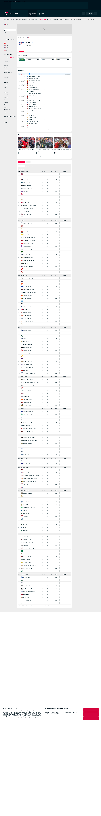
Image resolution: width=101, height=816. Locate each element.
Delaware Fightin (27, 390)
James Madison (27, 446)
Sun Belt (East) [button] (24, 434)
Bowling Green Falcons (28, 542)
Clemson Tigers (27, 284)
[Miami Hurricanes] (22, 298)
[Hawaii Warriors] (22, 580)
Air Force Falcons (27, 577)
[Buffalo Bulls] (22, 545)
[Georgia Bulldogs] (22, 185)
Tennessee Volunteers (28, 208)
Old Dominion (26, 454)
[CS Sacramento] (22, 571)
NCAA (5, 30)
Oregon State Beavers (28, 420)
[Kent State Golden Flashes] (22, 554)
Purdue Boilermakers (28, 257)
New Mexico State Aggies (29, 385)
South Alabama (26, 487)
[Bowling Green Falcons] (22, 542)
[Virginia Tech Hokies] (22, 321)
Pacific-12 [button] (23, 408)
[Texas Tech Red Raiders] (22, 367)
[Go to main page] (13, 13)
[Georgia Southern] (22, 452)
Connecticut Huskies (28, 461)
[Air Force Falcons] (22, 577)
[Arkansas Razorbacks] (22, 177)
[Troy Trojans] (22, 484)
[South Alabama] (22, 487)
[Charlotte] (22, 530)
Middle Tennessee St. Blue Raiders (31, 382)
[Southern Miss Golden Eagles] (22, 481)
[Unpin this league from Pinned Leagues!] (32, 42)
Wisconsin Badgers (28, 269)
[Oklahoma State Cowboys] (22, 362)
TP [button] (51, 171)
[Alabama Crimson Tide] (22, 174)
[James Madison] (22, 446)
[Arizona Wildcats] (22, 330)
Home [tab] (27, 166)
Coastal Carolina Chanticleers (30, 440)
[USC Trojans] (22, 272)
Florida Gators (26, 182)
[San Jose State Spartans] (22, 591)
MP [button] (42, 171)
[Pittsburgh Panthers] (22, 307)
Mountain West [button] (24, 574)
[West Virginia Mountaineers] (22, 373)
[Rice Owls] (22, 510)
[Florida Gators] (22, 182)
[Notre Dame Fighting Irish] (22, 464)
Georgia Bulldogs (27, 185)
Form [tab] (28, 161)
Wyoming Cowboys (27, 600)
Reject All (91, 714)
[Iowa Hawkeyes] (22, 229)
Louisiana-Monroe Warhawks (30, 478)
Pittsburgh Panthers (28, 306)
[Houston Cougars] (22, 350)
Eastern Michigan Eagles (29, 551)
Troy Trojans (26, 484)
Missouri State (26, 393)
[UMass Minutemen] (22, 568)
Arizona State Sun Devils (29, 333)
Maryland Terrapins (27, 231)
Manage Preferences (91, 718)
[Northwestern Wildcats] (22, 246)
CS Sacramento (26, 571)
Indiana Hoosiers (27, 226)
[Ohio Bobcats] (22, 559)
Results (38, 49)
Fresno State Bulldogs (28, 417)
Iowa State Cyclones (28, 353)
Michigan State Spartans (29, 237)
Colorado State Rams (28, 414)
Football (22, 37)
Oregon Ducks (26, 252)
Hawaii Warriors (27, 580)
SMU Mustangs (26, 309)
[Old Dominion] (22, 455)
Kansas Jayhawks (27, 356)
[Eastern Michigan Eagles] (22, 551)
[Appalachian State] (22, 443)
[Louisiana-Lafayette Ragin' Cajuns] (22, 475)
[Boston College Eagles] (22, 278)
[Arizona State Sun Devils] (22, 333)
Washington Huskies (28, 266)
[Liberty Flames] (22, 396)
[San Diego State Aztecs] (22, 423)
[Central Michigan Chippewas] (22, 548)
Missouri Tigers (26, 200)
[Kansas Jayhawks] (22, 356)
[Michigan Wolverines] (22, 234)
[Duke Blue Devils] (22, 287)
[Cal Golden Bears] (22, 281)
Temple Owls (26, 516)
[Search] (83, 13)
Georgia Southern (27, 452)
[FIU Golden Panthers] (22, 379)
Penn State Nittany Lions (29, 254)
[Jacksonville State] (22, 402)
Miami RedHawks (27, 556)
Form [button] (64, 171)
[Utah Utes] (22, 370)
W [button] (44, 171)
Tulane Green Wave (27, 519)
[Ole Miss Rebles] (22, 194)
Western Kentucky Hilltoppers (30, 388)
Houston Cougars (27, 350)
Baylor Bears (26, 336)
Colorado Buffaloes (27, 347)
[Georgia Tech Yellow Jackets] (22, 292)
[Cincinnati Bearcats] (22, 344)
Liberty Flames (26, 396)
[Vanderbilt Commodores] (22, 217)
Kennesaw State (27, 405)
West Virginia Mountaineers (29, 373)
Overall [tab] (21, 166)
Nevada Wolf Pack (27, 583)
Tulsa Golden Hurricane (28, 522)
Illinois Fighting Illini (27, 223)
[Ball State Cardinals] (22, 539)
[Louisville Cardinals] (22, 295)
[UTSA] (22, 527)
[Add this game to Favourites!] (19, 77)
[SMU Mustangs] (22, 309)
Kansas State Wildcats (28, 359)
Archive (59, 49)
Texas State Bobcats (28, 431)
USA (30, 37)
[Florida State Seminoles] (22, 289)
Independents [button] (24, 458)
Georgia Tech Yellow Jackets (29, 292)
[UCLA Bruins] (22, 263)
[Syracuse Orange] (22, 315)
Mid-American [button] (24, 534)
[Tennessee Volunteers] (22, 208)
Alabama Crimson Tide (28, 174)
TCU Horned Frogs (27, 364)
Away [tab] (33, 166)
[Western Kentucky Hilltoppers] (22, 388)
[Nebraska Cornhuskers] (22, 243)
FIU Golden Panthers (28, 379)
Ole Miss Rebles (27, 194)
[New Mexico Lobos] (22, 586)
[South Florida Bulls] (22, 513)
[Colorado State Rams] (22, 414)
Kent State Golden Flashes (29, 554)
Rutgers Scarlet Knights (28, 260)
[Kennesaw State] (22, 405)
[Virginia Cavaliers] (22, 318)
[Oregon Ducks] (22, 252)
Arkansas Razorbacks (28, 177)
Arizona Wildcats (27, 330)
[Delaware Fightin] (22, 391)
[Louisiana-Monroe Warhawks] (22, 478)
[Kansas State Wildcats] (22, 359)
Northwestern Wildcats (28, 246)
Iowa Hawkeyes (27, 229)
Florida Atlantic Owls (28, 499)
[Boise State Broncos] (22, 411)
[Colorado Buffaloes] (22, 347)
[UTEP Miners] (22, 597)
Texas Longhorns (27, 211)
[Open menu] (95, 13)
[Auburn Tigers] (22, 180)
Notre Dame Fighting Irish (29, 463)
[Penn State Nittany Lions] (22, 255)
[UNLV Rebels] (22, 594)
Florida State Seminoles (28, 289)
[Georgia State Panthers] (22, 449)
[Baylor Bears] (22, 336)
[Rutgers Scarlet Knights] (22, 260)
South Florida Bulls (27, 513)
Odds (27, 49)
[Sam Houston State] (22, 399)
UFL (5, 35)
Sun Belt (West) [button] (24, 467)
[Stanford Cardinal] (22, 312)
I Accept (91, 710)
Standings (51, 49)
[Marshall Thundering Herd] (22, 437)
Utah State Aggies (27, 425)
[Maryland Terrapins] (22, 232)
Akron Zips (25, 536)
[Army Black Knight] (22, 493)
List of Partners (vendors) (50, 714)
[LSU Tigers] (22, 191)
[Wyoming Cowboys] (22, 600)
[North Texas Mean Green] (22, 507)
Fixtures (44, 49)
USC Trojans (26, 272)
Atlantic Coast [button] (24, 275)
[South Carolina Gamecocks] (22, 205)
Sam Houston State (27, 399)
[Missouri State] (22, 393)
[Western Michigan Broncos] (22, 565)
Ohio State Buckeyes (28, 249)
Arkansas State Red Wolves (29, 470)
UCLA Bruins (26, 263)
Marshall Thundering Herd (29, 437)
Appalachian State (27, 443)
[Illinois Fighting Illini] (22, 223)
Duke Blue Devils (27, 286)
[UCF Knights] (22, 341)
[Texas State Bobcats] (22, 431)
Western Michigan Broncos (29, 565)
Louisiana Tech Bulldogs (29, 472)
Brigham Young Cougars (29, 338)
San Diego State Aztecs (28, 422)
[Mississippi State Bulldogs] (22, 197)
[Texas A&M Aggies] (22, 214)
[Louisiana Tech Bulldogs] (22, 473)
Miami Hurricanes (27, 298)
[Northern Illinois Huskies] (22, 589)
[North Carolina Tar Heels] (22, 301)
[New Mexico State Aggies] (22, 385)
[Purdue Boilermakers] (22, 257)
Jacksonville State (27, 402)
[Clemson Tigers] (22, 284)
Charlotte (25, 530)
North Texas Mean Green (29, 507)
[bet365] (22, 59)
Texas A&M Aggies (27, 214)
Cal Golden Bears (27, 281)
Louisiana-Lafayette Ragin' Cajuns (31, 475)
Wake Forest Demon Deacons (30, 324)
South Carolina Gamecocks (29, 205)
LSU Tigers (25, 191)
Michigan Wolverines (28, 234)
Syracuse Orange (27, 315)
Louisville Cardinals (27, 295)
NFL (5, 28)
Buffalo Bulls (26, 545)
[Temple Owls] (22, 516)
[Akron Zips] (22, 536)
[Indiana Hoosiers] (22, 226)
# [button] (18, 171)
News (32, 49)
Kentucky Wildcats (27, 188)
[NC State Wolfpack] (22, 304)
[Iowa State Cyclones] (22, 353)
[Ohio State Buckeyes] (22, 249)
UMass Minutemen (27, 568)
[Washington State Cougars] (22, 428)
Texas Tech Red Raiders (28, 367)
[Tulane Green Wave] (22, 519)
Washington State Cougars (29, 428)
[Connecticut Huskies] (22, 461)
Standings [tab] (21, 161)
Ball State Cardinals (27, 539)
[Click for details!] (44, 77)
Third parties (12, 718)
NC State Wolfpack (27, 304)
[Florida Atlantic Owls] (22, 499)
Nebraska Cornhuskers (28, 243)
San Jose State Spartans (29, 591)
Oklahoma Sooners (27, 202)
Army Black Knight (27, 493)
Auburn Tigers (26, 179)
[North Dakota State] (22, 603)
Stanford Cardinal (27, 312)
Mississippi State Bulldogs (29, 197)
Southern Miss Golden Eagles (30, 481)
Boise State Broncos (28, 411)
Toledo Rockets (27, 562)
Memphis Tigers (27, 501)
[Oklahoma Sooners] (22, 203)
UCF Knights (26, 341)
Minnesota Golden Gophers (29, 240)
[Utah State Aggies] (22, 425)
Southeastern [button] (24, 171)
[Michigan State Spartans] (22, 237)
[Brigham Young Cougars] (22, 339)
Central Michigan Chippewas (29, 548)
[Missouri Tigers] (22, 200)
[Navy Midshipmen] (22, 505)
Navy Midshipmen (27, 504)
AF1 (5, 32)
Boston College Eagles (28, 278)
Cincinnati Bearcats (27, 344)
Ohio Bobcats (26, 559)
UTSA (24, 527)
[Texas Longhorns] (22, 211)
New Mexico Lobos (27, 585)
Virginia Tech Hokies (28, 321)
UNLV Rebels (26, 594)
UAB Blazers (26, 524)
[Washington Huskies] (22, 266)
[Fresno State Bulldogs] (22, 417)
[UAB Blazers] (22, 525)
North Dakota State (27, 603)
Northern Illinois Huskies (29, 588)
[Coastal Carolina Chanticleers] (22, 440)
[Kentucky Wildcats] (22, 188)
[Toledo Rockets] (22, 562)
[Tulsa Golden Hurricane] (22, 522)
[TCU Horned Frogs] (22, 364)
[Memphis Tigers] (22, 502)
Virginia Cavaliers (27, 318)
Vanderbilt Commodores (29, 217)
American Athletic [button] (25, 490)
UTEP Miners (26, 597)
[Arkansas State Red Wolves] (22, 470)
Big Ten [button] (22, 220)
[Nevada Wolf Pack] (22, 583)
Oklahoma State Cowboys (29, 361)
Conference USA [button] (25, 376)
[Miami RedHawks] (22, 557)
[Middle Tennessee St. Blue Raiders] (22, 382)
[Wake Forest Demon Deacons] (22, 324)
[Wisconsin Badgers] (22, 269)
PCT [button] (56, 171)
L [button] (47, 171)
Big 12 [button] (22, 327)
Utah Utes (25, 370)
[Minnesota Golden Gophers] (22, 240)
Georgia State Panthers (28, 449)
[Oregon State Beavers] (22, 420)
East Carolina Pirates (28, 496)
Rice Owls (25, 510)
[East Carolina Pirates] (22, 496)
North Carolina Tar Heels (28, 301)
